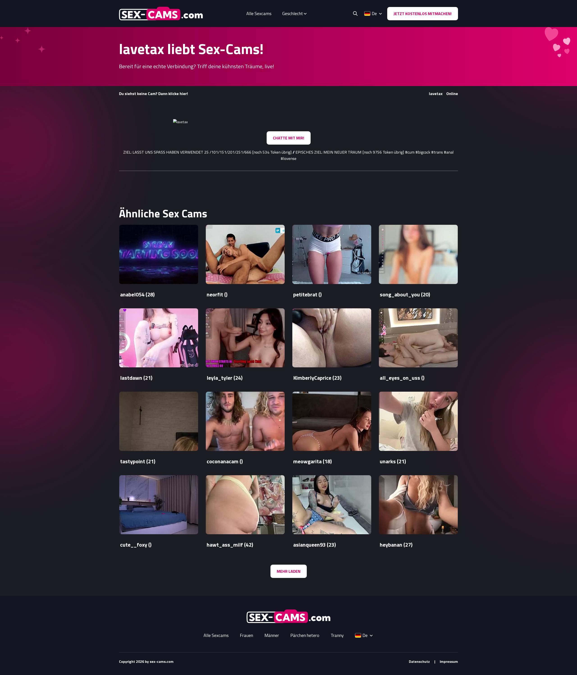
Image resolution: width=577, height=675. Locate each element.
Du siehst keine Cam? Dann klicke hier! (153, 94)
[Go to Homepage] (161, 13)
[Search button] (355, 13)
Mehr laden (288, 571)
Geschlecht (292, 13)
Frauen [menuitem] (246, 635)
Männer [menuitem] (271, 635)
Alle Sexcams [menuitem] (258, 13)
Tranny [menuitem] (337, 635)
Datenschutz (419, 661)
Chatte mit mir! (288, 138)
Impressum (449, 661)
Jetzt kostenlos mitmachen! (423, 14)
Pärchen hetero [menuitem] (304, 635)
